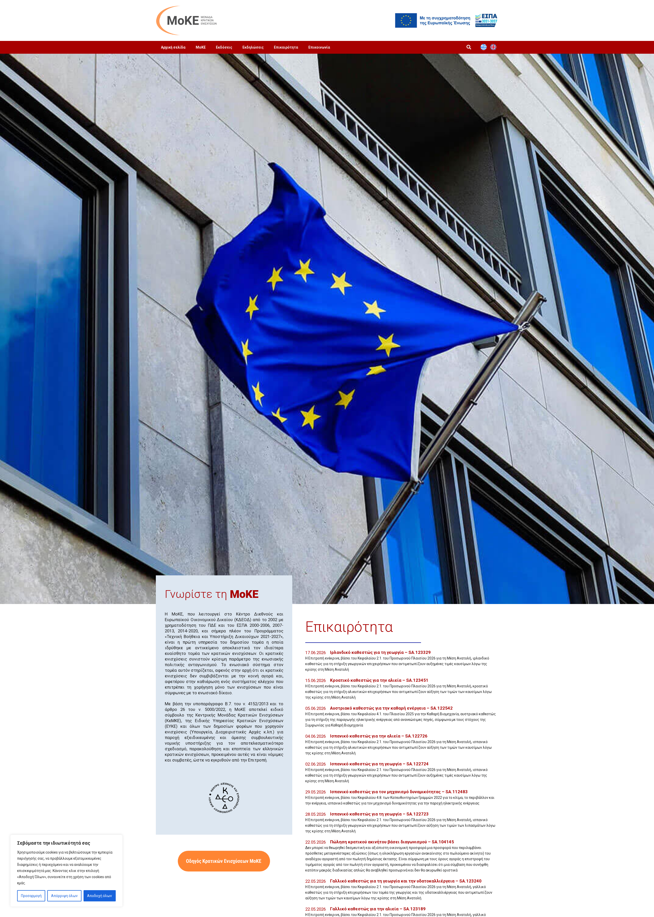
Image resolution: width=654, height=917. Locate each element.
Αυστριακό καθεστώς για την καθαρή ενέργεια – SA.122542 (391, 708)
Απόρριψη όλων (64, 896)
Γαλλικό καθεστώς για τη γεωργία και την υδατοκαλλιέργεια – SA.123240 (406, 881)
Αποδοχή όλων (99, 896)
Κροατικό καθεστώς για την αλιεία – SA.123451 (379, 680)
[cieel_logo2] (224, 797)
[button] (469, 47)
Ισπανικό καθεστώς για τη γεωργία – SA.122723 (379, 814)
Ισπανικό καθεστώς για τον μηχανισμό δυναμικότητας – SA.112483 (399, 791)
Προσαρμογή (31, 896)
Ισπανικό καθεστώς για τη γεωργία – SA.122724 (379, 763)
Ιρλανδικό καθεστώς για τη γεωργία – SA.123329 (380, 652)
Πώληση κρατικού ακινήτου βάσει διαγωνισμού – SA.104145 (392, 841)
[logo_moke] (186, 20)
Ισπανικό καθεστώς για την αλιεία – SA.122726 (378, 736)
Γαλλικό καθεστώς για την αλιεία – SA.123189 (378, 908)
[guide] (224, 861)
